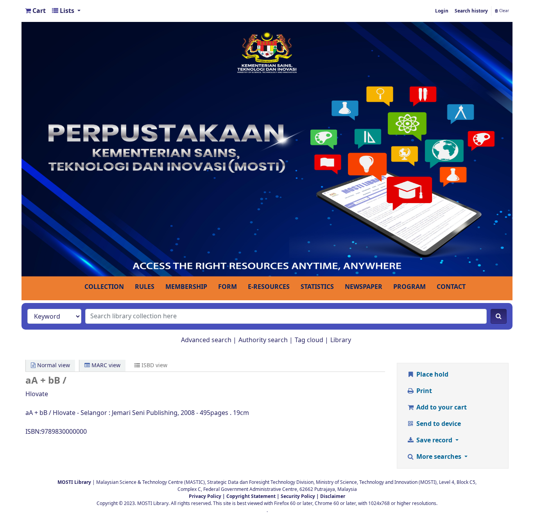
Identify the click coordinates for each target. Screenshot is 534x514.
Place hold (431, 374)
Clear (503, 11)
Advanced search (206, 340)
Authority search (263, 340)
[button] (35, 11)
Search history (471, 10)
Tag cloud (309, 340)
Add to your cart (441, 407)
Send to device (438, 424)
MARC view (105, 365)
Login (441, 10)
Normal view (53, 365)
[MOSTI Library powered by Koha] (267, 148)
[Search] (499, 316)
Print (423, 391)
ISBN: (33, 431)
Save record (434, 440)
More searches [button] (439, 457)
